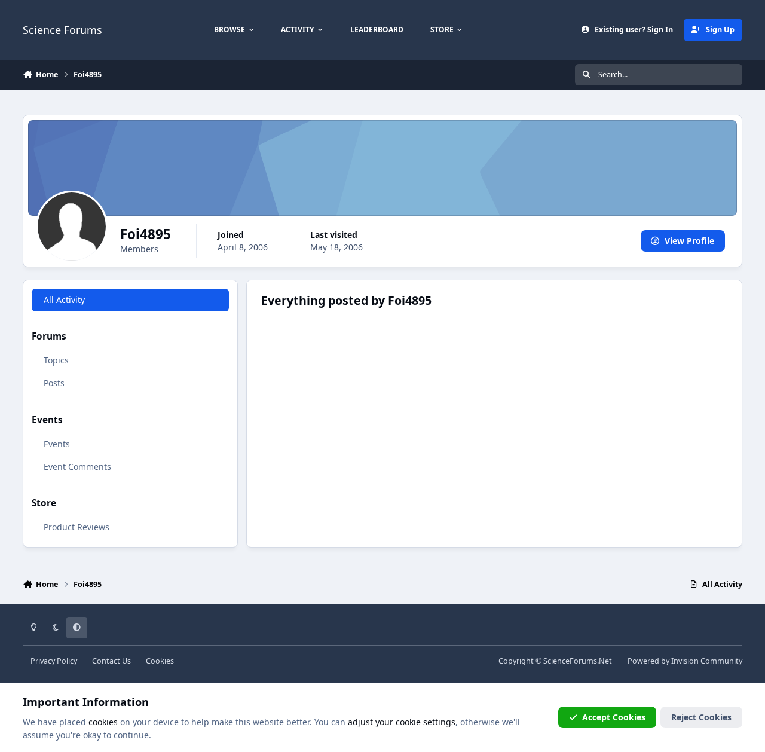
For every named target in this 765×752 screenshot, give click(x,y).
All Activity (64, 299)
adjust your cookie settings (401, 721)
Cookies (160, 661)
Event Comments (77, 466)
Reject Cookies (701, 717)
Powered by (685, 661)
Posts (54, 383)
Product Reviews (76, 527)
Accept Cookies (613, 717)
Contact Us (111, 661)
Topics (56, 360)
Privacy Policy (53, 661)
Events (57, 444)
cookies (103, 721)
